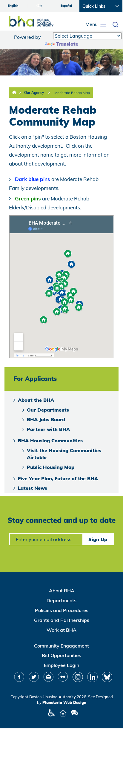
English (13, 6)
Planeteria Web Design (64, 702)
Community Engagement (61, 646)
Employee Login (61, 665)
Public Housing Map (50, 467)
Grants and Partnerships (61, 620)
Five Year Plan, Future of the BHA (58, 478)
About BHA (61, 591)
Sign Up (97, 539)
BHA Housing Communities (50, 441)
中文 (40, 6)
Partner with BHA (48, 429)
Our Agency (34, 92)
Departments (61, 600)
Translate (67, 44)
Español (66, 6)
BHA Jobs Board (46, 419)
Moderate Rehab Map (72, 92)
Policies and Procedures (61, 610)
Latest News (32, 488)
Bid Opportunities (61, 655)
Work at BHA (61, 630)
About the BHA (36, 400)
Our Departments (48, 410)
